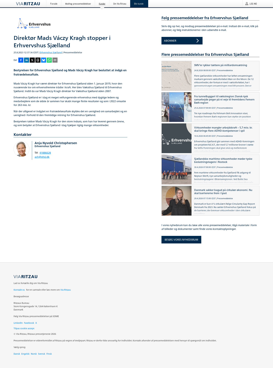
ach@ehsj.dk (42, 156)
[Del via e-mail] (55, 60)
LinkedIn (18, 323)
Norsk (34, 354)
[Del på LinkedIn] (26, 60)
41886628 (45, 152)
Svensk (41, 354)
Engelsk (25, 354)
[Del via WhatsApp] (49, 60)
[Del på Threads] (37, 60)
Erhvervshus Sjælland (51, 52)
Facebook (29, 323)
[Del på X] (32, 60)
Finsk (49, 354)
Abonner (170, 40)
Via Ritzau (65, 290)
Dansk (17, 354)
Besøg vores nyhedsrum (181, 239)
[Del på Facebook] (20, 60)
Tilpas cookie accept (24, 328)
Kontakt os (19, 290)
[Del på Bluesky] (43, 60)
